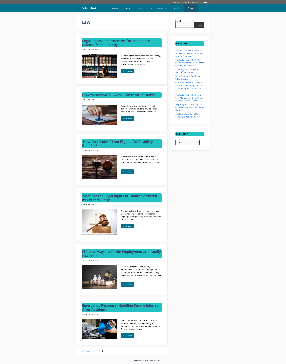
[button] (201, 8)
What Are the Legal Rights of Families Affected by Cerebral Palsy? (119, 198)
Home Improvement (159, 8)
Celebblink (89, 8)
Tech (128, 8)
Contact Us (205, 2)
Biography (115, 8)
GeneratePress (155, 360)
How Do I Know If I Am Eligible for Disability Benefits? (117, 143)
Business (140, 8)
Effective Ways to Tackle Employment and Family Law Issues (121, 253)
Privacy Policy (185, 2)
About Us (176, 2)
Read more (127, 71)
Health (176, 8)
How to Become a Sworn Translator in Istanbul (119, 95)
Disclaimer (195, 2)
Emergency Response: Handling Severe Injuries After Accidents (120, 307)
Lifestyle (190, 8)
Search (178, 21)
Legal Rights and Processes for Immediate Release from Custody (116, 42)
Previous (86, 351)
